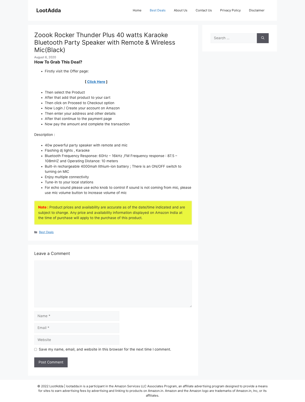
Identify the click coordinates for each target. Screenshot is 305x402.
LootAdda (48, 10)
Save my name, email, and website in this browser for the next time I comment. (105, 349)
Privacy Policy (230, 10)
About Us (180, 10)
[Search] (263, 38)
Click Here (96, 82)
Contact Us (204, 10)
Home (137, 10)
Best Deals (158, 10)
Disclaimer (257, 10)
